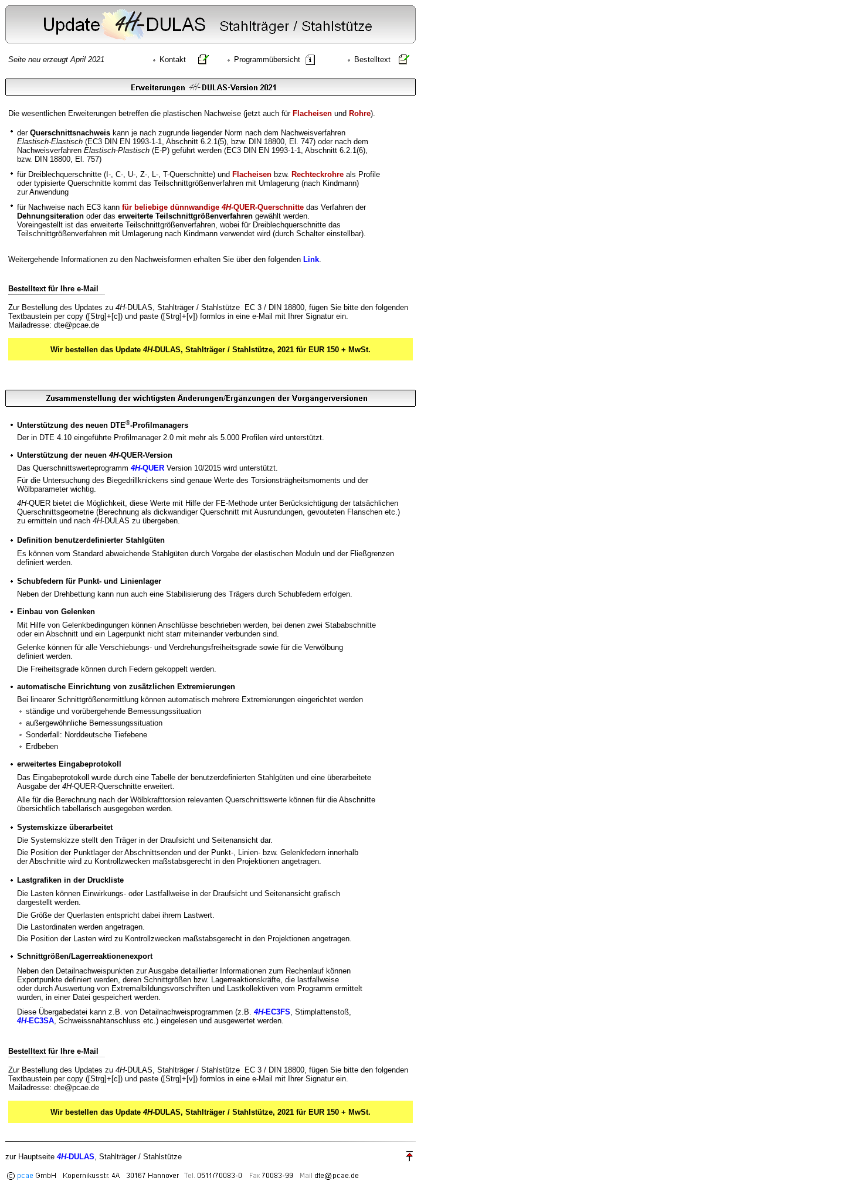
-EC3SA (35, 1020)
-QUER (147, 468)
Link (311, 259)
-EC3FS (272, 1011)
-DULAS (75, 1156)
